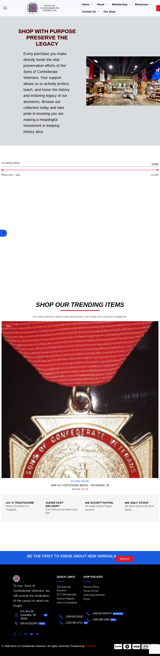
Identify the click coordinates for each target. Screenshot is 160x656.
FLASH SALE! (80, 481)
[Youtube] (31, 634)
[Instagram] (26, 634)
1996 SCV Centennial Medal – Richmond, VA (80, 485)
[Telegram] (37, 634)
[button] (3, 233)
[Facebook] (14, 634)
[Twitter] (20, 634)
